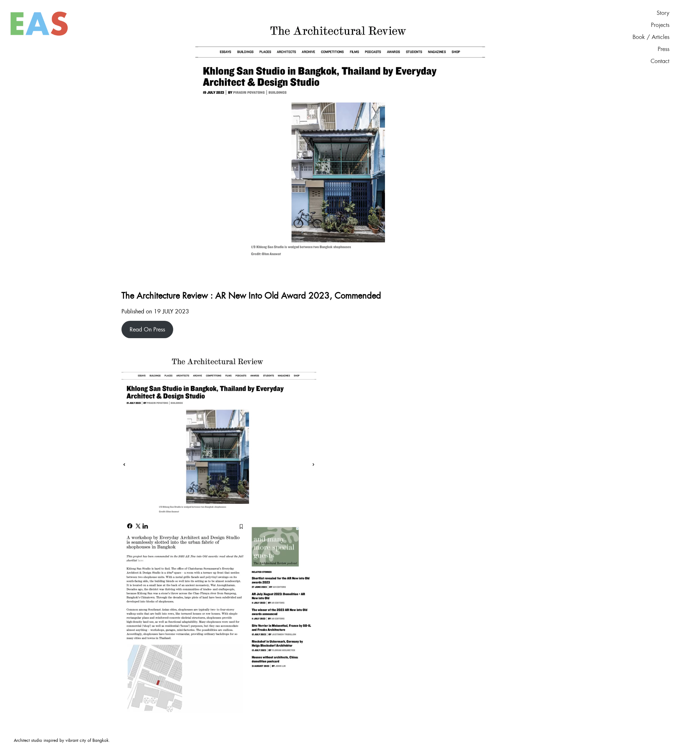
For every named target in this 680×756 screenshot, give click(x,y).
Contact (660, 61)
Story (663, 13)
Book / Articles (651, 37)
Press (663, 49)
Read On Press (147, 329)
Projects (660, 25)
